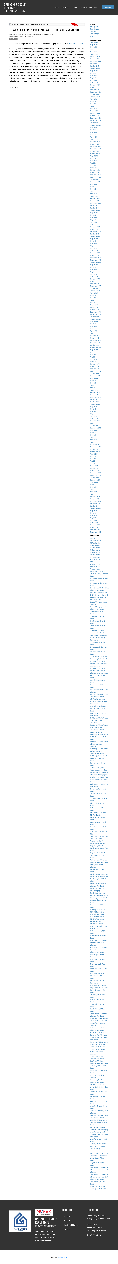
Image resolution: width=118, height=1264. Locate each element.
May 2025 (93, 78)
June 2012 (93, 435)
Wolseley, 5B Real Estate (98, 1189)
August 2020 (94, 213)
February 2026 (95, 56)
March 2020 (94, 224)
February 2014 (95, 392)
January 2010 (94, 499)
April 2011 (93, 463)
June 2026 (93, 47)
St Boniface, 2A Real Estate (99, 1021)
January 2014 (94, 395)
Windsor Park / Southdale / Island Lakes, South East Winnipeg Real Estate (99, 1177)
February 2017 (95, 307)
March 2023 (94, 139)
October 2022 (94, 151)
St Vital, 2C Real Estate (97, 1044)
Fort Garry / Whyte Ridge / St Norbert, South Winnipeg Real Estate (99, 727)
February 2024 (95, 113)
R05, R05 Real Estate (97, 912)
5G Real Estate (95, 566)
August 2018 (94, 265)
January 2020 (94, 229)
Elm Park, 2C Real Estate (98, 706)
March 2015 (94, 362)
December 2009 (95, 501)
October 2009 (94, 506)
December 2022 (95, 146)
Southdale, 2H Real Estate (99, 1018)
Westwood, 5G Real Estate (98, 1156)
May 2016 (93, 328)
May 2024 (93, 106)
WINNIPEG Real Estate (97, 1186)
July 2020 (93, 215)
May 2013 (93, 414)
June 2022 (93, 161)
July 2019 (93, 241)
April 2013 (93, 416)
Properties (65, 7)
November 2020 (95, 205)
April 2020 (93, 222)
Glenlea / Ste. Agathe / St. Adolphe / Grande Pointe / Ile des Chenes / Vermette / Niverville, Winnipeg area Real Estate (99, 781)
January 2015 (94, 366)
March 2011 (94, 466)
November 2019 (95, 232)
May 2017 (93, 300)
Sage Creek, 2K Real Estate (99, 988)
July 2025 (93, 73)
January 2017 (94, 310)
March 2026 (94, 54)
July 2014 (93, 381)
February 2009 (95, 525)
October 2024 (94, 94)
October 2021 (94, 180)
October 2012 (94, 425)
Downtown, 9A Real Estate (99, 659)
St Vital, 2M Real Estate (98, 1049)
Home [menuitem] (57, 7)
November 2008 (95, 532)
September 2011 (95, 452)
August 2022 (94, 156)
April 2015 (93, 359)
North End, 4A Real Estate (99, 874)
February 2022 (95, 170)
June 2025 (93, 75)
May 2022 (93, 163)
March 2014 (94, 390)
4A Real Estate (95, 562)
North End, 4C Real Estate (99, 876)
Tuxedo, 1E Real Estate (97, 1085)
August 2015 (94, 350)
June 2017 (93, 298)
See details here (76, 43)
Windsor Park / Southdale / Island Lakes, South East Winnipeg (99, 1170)
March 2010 (94, 494)
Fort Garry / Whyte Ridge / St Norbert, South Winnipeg (99, 720)
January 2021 (94, 201)
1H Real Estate (95, 550)
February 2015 (95, 364)
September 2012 (95, 428)
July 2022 (93, 158)
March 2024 (94, 111)
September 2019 (95, 236)
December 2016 (95, 312)
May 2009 (93, 518)
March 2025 (94, 82)
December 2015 (95, 340)
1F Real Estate (95, 545)
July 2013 (93, 409)
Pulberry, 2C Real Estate (98, 910)
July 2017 (93, 295)
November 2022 (95, 149)
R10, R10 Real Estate (97, 919)
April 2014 (93, 388)
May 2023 (93, 134)
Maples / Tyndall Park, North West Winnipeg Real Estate (99, 848)
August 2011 (94, 454)
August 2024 (94, 99)
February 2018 (95, 279)
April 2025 (93, 80)
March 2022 (94, 168)
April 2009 (93, 520)
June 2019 (93, 243)
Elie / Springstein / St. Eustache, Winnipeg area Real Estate (98, 701)
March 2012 (94, 442)
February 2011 (94, 468)
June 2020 (93, 217)
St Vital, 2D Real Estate (97, 1047)
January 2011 (94, 470)
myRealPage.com (62, 1257)
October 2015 (94, 345)
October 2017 (94, 288)
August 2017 (94, 293)
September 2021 (95, 182)
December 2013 (95, 397)
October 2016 (94, 317)
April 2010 (93, 492)
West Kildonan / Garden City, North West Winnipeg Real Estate (99, 1134)
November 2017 (95, 286)
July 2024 (93, 101)
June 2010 (93, 487)
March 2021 (94, 196)
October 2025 (94, 66)
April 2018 (93, 274)
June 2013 (93, 411)
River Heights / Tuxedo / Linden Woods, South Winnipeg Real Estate (98, 950)
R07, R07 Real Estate (97, 917)
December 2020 (95, 203)
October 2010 (94, 477)
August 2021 (94, 184)
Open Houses (94, 31)
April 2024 (93, 109)
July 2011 (93, 456)
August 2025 (94, 71)
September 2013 (95, 404)
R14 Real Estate (95, 921)
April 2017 (93, 303)
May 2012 (93, 437)
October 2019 (94, 234)
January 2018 (94, 281)
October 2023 (94, 123)
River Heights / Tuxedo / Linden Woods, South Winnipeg (98, 942)
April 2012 (93, 440)
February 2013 (95, 421)
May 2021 (93, 191)
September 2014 (95, 376)
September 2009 (95, 508)
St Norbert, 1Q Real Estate (99, 1042)
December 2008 (95, 530)
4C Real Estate (95, 564)
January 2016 (94, 338)
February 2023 (95, 142)
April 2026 (93, 52)
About (96, 7)
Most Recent (94, 42)
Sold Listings (94, 34)
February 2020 (95, 227)
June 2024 (93, 104)
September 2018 (95, 262)
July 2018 (93, 267)
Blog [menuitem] (90, 7)
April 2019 (93, 248)
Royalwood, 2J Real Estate (98, 985)
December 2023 (95, 118)
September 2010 (95, 480)
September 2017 (95, 291)
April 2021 (93, 194)
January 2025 (94, 87)
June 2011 (93, 459)
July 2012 (93, 433)
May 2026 (93, 49)
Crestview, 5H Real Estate (98, 656)
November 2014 (95, 371)
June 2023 (93, 132)
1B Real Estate (95, 538)
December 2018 (95, 258)
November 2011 (95, 447)
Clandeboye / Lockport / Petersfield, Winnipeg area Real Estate (99, 637)
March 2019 (94, 250)
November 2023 (95, 120)
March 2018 (94, 276)
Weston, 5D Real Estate (98, 1144)
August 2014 (94, 378)
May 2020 (93, 220)
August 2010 (94, 482)
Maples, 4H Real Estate (98, 853)
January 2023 (94, 144)
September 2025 (95, 68)
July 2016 (93, 324)
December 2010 (95, 473)
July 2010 (93, 485)
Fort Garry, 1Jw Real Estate (99, 735)
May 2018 (93, 272)
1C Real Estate (95, 543)
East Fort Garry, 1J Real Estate (24, 36)
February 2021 (95, 198)
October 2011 (94, 449)
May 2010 (93, 489)
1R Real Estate (95, 555)
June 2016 (93, 326)
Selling (83, 7)
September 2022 (95, 153)
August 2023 (94, 127)
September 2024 (95, 97)
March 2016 (94, 333)
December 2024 (95, 90)
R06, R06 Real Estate (97, 914)
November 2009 (95, 504)
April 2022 (93, 165)
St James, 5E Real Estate (98, 1032)
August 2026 (94, 45)
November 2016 (95, 314)
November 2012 (95, 423)
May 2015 (93, 357)
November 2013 (95, 399)
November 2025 (95, 64)
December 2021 (95, 175)
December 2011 (95, 444)
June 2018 (93, 269)
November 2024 (95, 92)
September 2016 (95, 319)
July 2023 (93, 130)
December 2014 (95, 369)
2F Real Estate (95, 557)
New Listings (94, 29)
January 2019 (94, 255)
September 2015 (95, 347)
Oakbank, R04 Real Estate (99, 898)
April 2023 (93, 137)
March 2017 (94, 305)
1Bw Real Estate (95, 541)
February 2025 (95, 85)
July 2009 (93, 513)
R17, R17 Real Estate (97, 924)
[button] (108, 7)
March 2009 (94, 522)
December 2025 (95, 61)
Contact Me (108, 7)
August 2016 (94, 321)
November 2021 (95, 177)
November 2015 (95, 343)
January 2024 (94, 116)
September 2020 (95, 210)
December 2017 (95, 284)
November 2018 (95, 260)
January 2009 (94, 527)
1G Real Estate (95, 548)
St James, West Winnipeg (98, 1035)
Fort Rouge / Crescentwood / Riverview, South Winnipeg (99, 744)
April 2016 (93, 331)
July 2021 (93, 187)
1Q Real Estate (95, 552)
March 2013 (94, 418)
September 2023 (95, 125)
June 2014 (93, 383)
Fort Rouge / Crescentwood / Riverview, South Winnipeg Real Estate (99, 751)
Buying (74, 7)
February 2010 (95, 496)
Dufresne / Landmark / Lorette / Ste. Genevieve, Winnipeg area (98, 663)
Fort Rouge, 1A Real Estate (99, 756)
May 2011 (93, 461)
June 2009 (93, 515)
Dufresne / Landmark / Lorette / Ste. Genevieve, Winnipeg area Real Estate (99, 670)
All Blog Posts (94, 27)
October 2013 (94, 402)
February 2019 (95, 253)
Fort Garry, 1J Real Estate (98, 732)
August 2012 (94, 430)
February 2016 (95, 336)
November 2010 (95, 475)
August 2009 (94, 511)
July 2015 (93, 352)
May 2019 (93, 246)
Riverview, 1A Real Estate (98, 973)
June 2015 (93, 355)
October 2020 (94, 208)
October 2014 (94, 373)
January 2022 (94, 172)
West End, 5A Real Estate (98, 1120)
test (91, 36)
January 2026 (94, 59)
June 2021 (93, 189)
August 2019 (94, 239)
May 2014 (93, 385)
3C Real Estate (95, 559)
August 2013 (94, 407)
